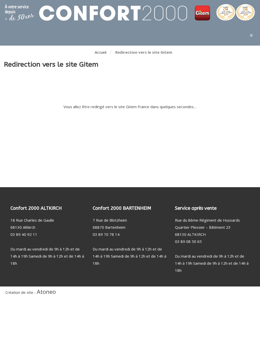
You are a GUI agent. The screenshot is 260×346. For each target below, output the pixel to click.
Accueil (100, 52)
